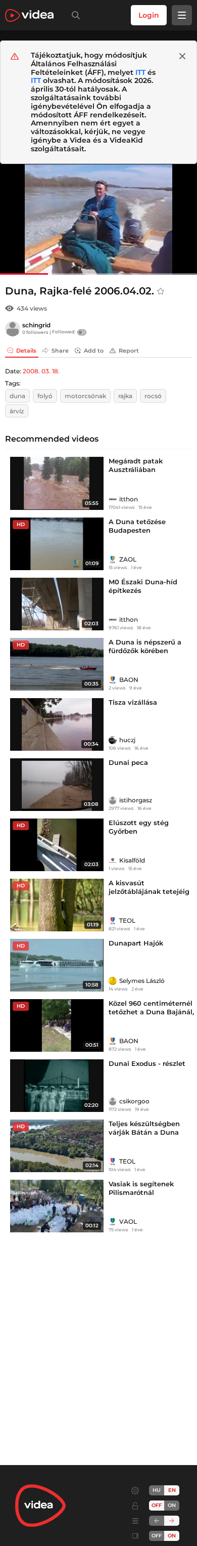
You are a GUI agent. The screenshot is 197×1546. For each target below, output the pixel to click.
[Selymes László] (113, 981)
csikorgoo (134, 1101)
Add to (94, 350)
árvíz (17, 411)
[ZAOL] (113, 559)
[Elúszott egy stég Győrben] (57, 845)
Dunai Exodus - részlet (147, 1063)
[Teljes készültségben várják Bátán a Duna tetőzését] (57, 1146)
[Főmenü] (182, 15)
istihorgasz (135, 800)
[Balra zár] (156, 1521)
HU (157, 1490)
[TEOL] (113, 921)
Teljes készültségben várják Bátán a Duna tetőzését (144, 1132)
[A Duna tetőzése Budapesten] (57, 544)
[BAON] (113, 680)
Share (60, 350)
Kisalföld (132, 860)
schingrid (36, 325)
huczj (127, 740)
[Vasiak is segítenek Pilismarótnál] (57, 1206)
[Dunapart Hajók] (57, 965)
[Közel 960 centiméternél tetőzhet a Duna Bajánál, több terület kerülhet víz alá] (57, 1025)
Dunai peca (128, 762)
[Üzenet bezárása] (182, 56)
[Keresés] (74, 15)
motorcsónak (85, 396)
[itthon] (113, 499)
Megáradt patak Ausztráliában (136, 465)
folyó (45, 396)
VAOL (128, 1221)
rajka (125, 396)
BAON (128, 679)
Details (26, 350)
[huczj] (113, 740)
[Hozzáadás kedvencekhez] (160, 291)
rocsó (153, 396)
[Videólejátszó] (98, 219)
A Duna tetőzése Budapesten (137, 526)
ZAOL (127, 559)
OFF (157, 1535)
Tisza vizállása (133, 702)
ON (172, 1505)
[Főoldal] (29, 15)
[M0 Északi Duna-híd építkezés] (57, 604)
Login (148, 15)
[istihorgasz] (113, 800)
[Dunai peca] (57, 784)
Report (129, 350)
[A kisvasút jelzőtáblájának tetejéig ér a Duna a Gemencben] (57, 905)
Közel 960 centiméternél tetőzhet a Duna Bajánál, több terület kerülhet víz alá (151, 1016)
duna (17, 396)
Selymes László (142, 980)
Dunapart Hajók (136, 943)
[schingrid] (12, 328)
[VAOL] (113, 1222)
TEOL (127, 920)
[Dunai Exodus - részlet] (57, 1085)
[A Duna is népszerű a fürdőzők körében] (57, 664)
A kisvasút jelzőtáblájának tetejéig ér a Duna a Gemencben (150, 891)
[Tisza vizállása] (57, 724)
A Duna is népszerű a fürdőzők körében (145, 646)
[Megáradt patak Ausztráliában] (57, 483)
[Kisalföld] (113, 860)
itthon (128, 499)
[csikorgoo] (113, 1101)
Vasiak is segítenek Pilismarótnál (141, 1188)
